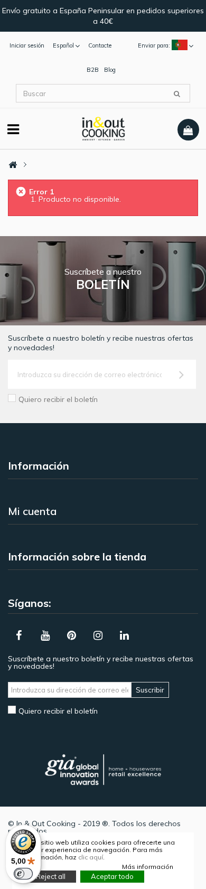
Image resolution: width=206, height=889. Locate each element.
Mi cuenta (32, 511)
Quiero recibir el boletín (58, 399)
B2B (93, 69)
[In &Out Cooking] (103, 128)
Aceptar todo (112, 876)
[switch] (23, 873)
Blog (110, 69)
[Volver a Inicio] (13, 165)
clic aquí (90, 857)
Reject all (50, 876)
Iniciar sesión (27, 45)
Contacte (99, 45)
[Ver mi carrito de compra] (188, 130)
